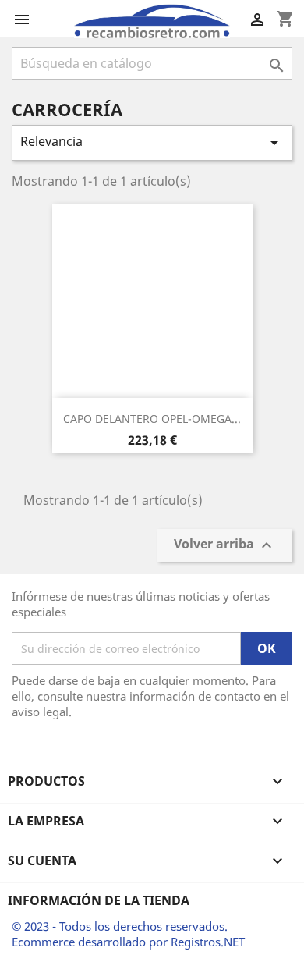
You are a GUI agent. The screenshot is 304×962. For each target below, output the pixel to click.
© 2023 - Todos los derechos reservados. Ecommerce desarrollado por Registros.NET (128, 934)
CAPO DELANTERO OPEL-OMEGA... (152, 418)
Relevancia (152, 142)
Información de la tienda (98, 900)
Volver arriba (225, 546)
